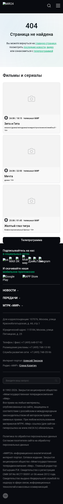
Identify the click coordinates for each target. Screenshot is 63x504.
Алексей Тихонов (33, 360)
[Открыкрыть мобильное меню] (58, 5)
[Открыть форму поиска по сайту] (49, 5)
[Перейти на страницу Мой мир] (25, 260)
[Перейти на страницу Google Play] (11, 277)
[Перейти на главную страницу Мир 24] (8, 5)
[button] (11, 290)
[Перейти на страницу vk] (5, 260)
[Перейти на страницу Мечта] (31, 159)
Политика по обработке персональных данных (30, 436)
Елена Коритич (28, 365)
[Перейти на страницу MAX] (12, 260)
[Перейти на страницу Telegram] (44, 260)
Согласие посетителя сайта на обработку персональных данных (26, 442)
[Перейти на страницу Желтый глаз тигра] (31, 209)
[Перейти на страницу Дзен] (31, 260)
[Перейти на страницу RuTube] (38, 260)
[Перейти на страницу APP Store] (30, 277)
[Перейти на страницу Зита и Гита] (31, 108)
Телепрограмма (31, 240)
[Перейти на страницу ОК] (18, 260)
